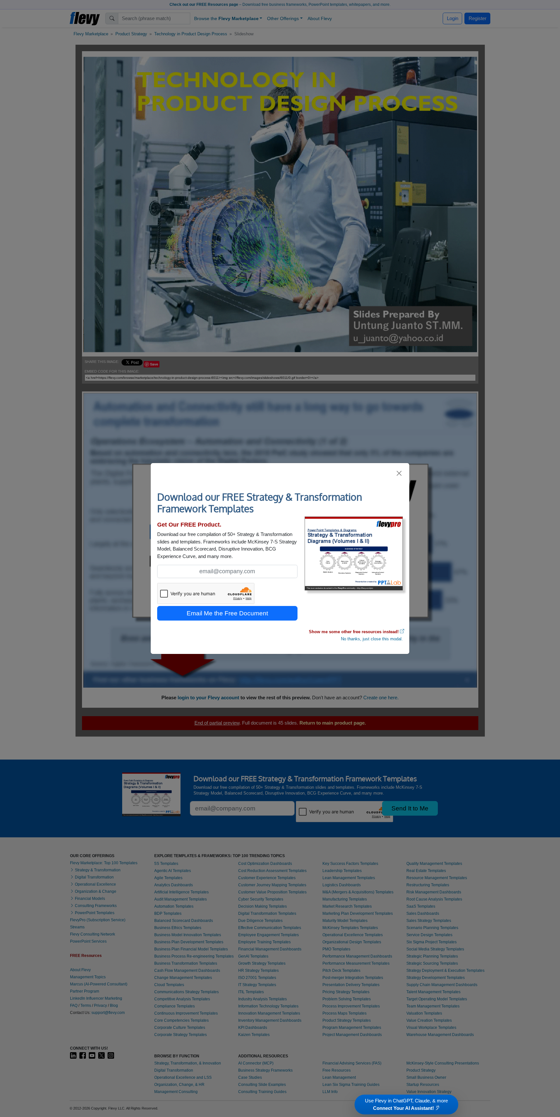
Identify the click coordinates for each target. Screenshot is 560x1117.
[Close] (399, 473)
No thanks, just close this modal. (372, 638)
